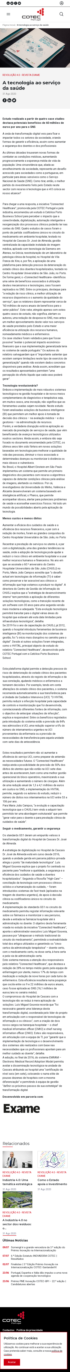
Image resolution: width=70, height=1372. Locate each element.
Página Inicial (9, 25)
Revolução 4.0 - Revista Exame (21, 75)
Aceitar (12, 1362)
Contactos (8, 1330)
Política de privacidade (29, 1330)
